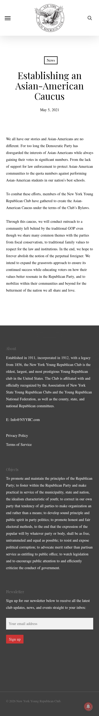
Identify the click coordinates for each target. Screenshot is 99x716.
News (51, 60)
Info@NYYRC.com (25, 419)
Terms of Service (19, 444)
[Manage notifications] (88, 706)
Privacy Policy (17, 435)
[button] (8, 18)
